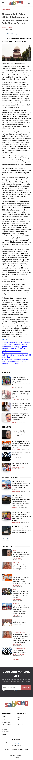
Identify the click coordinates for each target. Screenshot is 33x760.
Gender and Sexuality (5, 502)
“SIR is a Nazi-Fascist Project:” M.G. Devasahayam (19, 624)
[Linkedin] (12, 34)
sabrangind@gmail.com (18, 743)
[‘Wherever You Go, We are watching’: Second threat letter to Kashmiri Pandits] (7, 591)
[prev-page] (3, 538)
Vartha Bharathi (17, 628)
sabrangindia (16, 437)
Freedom (14, 422)
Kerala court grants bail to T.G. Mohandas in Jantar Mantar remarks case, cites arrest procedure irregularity (21, 516)
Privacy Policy (19, 690)
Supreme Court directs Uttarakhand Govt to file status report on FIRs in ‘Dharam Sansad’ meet (15, 361)
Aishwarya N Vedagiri (18, 467)
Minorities (5, 534)
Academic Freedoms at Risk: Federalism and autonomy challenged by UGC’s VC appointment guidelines (21, 394)
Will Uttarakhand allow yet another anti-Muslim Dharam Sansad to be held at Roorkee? (16, 355)
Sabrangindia (7, 28)
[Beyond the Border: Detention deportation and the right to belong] (7, 565)
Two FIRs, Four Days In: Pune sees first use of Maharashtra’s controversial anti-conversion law (21, 530)
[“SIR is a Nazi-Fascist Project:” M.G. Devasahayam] (7, 622)
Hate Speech (5, 519)
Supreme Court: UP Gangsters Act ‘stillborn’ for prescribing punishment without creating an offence (21, 485)
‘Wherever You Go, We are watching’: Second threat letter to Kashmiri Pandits (21, 594)
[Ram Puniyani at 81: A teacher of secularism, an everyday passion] (6, 434)
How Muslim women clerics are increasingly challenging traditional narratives (21, 405)
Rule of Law (6, 9)
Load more (15, 659)
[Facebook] (4, 34)
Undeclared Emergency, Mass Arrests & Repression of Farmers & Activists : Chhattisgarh (21, 417)
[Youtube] (20, 745)
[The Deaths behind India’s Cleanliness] (6, 467)
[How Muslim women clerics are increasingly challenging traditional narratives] (6, 406)
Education (15, 399)
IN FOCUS (6, 427)
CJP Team (14, 507)
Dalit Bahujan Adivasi (4, 459)
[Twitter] (8, 34)
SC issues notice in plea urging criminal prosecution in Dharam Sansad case (16, 344)
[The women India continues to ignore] (6, 456)
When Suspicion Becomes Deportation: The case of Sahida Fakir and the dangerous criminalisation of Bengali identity (21, 638)
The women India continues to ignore (19, 652)
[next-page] (7, 538)
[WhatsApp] (16, 34)
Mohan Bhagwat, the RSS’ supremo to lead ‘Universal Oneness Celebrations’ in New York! (21, 444)
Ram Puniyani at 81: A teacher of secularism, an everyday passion (20, 433)
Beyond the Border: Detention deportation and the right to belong (20, 567)
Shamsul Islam (16, 449)
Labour (4, 470)
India (13, 387)
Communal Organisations (6, 448)
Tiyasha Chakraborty (18, 457)
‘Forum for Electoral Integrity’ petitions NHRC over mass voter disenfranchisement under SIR (21, 381)
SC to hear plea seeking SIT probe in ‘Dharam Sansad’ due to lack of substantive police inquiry (15, 349)
